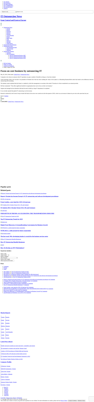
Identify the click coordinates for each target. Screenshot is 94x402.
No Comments (30, 287)
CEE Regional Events (11, 47)
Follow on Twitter (8, 64)
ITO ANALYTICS (8, 7)
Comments (6, 266)
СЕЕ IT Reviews (10, 54)
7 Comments (26, 284)
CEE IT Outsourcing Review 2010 (17, 58)
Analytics (8, 52)
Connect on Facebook (9, 66)
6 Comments (30, 283)
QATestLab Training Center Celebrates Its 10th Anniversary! (25, 274)
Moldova (8, 40)
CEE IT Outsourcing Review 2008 (17, 56)
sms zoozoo (6, 274)
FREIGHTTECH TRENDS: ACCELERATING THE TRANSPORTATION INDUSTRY (27, 213)
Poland (8, 36)
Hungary (8, 32)
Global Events (9, 48)
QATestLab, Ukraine (5, 366)
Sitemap (6, 392)
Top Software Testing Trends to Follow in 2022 (12, 359)
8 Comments (24, 282)
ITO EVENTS (7, 3)
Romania (8, 31)
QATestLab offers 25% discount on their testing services (14, 353)
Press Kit (6, 395)
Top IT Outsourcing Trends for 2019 (12, 219)
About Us (6, 387)
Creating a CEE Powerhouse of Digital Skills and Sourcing (14, 351)
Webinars (8, 50)
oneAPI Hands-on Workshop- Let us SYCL (14, 292)
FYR (7, 39)
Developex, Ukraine (5, 384)
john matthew (7, 271)
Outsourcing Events (8, 46)
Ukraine (8, 28)
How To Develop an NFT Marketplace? (12, 248)
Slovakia (8, 42)
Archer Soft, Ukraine (5, 371)
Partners (6, 388)
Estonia (2, 332)
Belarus (8, 30)
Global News (9, 43)
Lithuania (7, 326)
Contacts (6, 394)
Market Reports (5, 313)
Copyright (3, 397)
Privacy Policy (64, 400)
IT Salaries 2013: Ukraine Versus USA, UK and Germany (18, 208)
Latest (5, 269)
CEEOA (6, 8)
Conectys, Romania (5, 379)
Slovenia (7, 320)
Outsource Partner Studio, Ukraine (9, 382)
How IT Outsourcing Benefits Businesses (13, 242)
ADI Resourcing (7, 275)
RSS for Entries (7, 63)
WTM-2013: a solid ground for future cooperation (16, 230)
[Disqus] (47, 124)
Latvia (2, 329)
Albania (2, 338)
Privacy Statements (17, 397)
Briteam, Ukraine (5, 376)
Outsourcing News (8, 27)
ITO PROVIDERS (8, 4)
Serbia (2, 323)
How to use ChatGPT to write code (12, 290)
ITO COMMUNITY (8, 5)
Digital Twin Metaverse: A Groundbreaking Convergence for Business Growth (24, 225)
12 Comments (34, 280)
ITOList (6, 391)
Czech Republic (10, 35)
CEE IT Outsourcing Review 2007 (17, 55)
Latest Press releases (7, 341)
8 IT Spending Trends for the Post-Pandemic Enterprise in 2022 (15, 356)
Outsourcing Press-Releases (10, 44)
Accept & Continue (73, 400)
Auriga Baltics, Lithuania (6, 374)
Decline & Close (81, 400)
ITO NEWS (6, 1)
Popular (5, 267)
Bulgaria (8, 34)
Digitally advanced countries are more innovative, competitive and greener (18, 345)
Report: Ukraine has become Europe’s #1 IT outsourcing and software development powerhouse (29, 196)
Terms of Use (9, 397)
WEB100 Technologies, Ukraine (8, 368)
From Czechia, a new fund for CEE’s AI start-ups (15, 202)
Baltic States (9, 38)
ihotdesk (6, 96)
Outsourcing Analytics (9, 51)
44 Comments (51, 279)
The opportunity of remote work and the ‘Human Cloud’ (14, 348)
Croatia (2, 335)
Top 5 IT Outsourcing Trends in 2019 (20, 273)
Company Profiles (6, 362)
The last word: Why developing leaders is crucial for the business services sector (24, 236)
